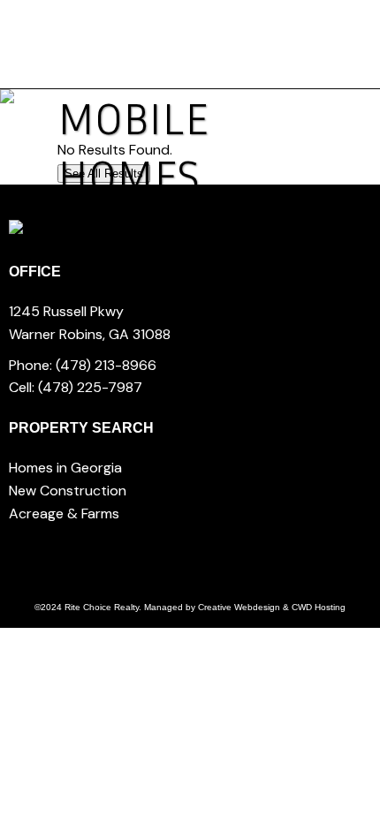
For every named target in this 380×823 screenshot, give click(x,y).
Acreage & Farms (64, 513)
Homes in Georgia (65, 467)
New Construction (67, 490)
